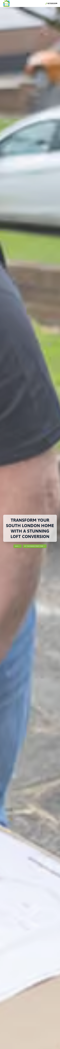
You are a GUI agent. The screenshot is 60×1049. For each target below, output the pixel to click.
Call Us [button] (17, 546)
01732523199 (52, 3)
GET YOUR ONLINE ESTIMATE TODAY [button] (33, 546)
